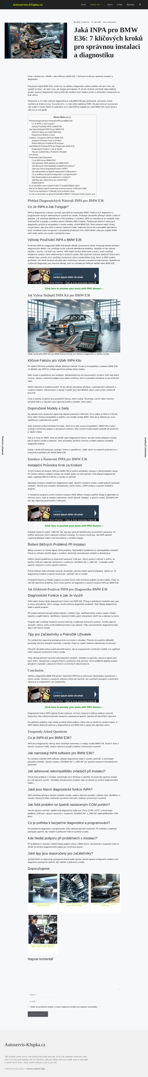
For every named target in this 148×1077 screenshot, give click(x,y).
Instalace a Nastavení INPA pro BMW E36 (46, 138)
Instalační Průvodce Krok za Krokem (47, 141)
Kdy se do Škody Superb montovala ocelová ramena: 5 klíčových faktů (57, 188)
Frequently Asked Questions (40, 157)
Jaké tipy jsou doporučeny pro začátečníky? (50, 180)
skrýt (68, 117)
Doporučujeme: (38, 183)
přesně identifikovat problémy (80, 248)
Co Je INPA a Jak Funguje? (43, 124)
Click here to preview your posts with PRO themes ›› (74, 288)
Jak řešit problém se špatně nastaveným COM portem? (54, 172)
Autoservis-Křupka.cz (28, 4)
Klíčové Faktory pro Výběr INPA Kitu (46, 132)
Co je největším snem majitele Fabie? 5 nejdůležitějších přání (54, 186)
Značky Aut (95, 4)
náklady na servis (111, 616)
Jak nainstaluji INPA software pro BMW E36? (50, 163)
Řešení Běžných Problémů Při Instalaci (48, 143)
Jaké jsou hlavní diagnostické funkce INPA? (50, 169)
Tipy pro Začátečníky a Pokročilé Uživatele (49, 152)
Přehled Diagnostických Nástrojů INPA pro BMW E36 (50, 121)
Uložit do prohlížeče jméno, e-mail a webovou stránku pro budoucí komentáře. (64, 1007)
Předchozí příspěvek (3, 445)
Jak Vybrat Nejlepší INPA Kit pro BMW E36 (46, 129)
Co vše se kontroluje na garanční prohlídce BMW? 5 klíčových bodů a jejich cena (62, 194)
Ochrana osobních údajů (36, 1069)
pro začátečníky (58, 682)
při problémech (69, 838)
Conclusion (33, 155)
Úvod (83, 4)
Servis (110, 4)
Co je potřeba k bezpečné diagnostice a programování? (54, 174)
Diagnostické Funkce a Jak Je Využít (47, 149)
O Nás (119, 4)
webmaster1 (111, 22)
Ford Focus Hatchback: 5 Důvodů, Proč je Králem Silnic (52, 191)
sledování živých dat (87, 227)
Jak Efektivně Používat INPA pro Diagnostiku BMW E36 (51, 146)
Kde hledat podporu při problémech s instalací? (51, 177)
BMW (78, 22)
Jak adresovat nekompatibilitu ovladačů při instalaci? (53, 166)
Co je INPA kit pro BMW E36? (44, 160)
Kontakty (130, 4)
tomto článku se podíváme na (53, 107)
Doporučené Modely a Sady (43, 135)
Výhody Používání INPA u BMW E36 (47, 126)
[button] (140, 4)
